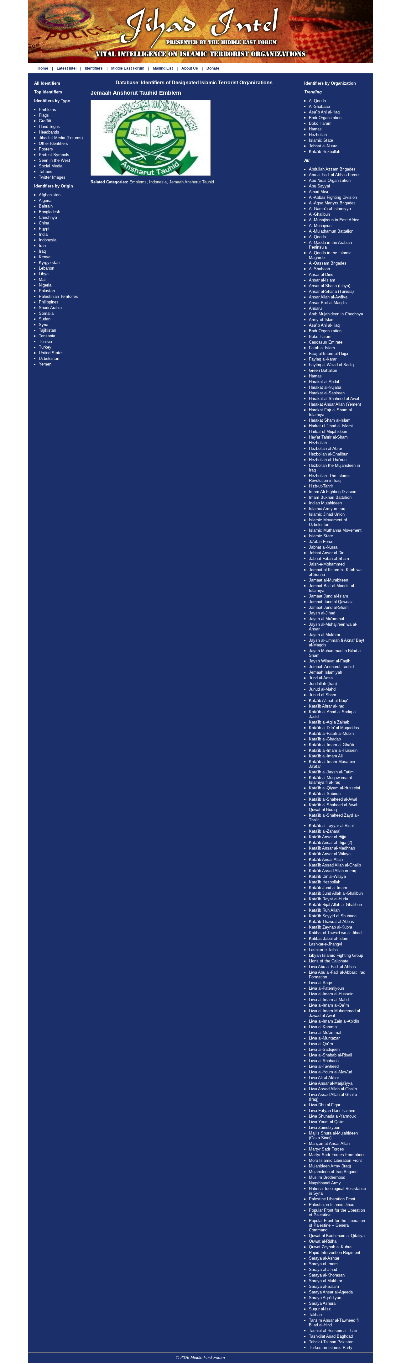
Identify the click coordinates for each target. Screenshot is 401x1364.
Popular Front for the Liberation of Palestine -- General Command (337, 1225)
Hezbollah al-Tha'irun (327, 459)
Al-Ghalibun (319, 214)
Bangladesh (49, 211)
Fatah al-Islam (322, 347)
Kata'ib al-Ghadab (325, 739)
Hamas (315, 129)
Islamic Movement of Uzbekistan (328, 522)
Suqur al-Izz (320, 1309)
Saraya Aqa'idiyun (325, 1297)
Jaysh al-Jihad (322, 613)
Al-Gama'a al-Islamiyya (330, 208)
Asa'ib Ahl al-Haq (324, 112)
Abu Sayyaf (319, 186)
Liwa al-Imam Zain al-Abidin (334, 1021)
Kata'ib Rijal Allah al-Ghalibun (335, 904)
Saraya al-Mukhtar (325, 1280)
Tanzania (47, 336)
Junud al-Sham (322, 695)
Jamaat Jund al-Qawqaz (331, 601)
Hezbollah (318, 134)
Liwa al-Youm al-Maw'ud (330, 1072)
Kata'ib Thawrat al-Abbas (331, 921)
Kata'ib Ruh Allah (324, 910)
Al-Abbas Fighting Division (333, 197)
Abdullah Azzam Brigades (332, 169)
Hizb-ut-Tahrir (321, 486)
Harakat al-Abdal (324, 381)
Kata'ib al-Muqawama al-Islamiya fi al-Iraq (331, 780)
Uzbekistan (49, 358)
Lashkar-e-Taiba (323, 949)
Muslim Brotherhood (327, 1177)
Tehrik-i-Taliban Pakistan (331, 1342)
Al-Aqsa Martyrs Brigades (332, 203)
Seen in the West (54, 160)
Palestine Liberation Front (332, 1199)
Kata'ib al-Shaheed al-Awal (333, 799)
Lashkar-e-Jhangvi (325, 944)
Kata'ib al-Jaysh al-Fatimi (332, 772)
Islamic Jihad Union (327, 514)
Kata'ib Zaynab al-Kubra (330, 927)
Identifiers (94, 68)
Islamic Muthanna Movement (335, 530)
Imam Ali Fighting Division (332, 491)
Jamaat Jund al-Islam (328, 596)
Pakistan (47, 290)
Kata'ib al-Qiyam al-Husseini (334, 788)
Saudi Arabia (50, 307)
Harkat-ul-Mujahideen (328, 431)
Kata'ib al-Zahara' (324, 831)
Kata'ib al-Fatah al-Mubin (331, 733)
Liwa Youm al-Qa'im (327, 1121)
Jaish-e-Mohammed (327, 564)
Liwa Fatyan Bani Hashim (332, 1110)
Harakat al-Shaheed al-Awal (334, 398)
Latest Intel (66, 68)
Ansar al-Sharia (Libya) (329, 285)
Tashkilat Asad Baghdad (331, 1336)
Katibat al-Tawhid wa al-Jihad (335, 932)
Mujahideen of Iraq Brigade (333, 1171)
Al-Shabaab (319, 106)
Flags (44, 115)
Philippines (49, 302)
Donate (212, 68)
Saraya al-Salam (324, 1286)
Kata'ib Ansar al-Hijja (327, 837)
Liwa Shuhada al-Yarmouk (332, 1116)
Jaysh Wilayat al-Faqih (329, 661)
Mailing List (163, 68)
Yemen (45, 364)
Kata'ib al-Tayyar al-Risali (332, 825)
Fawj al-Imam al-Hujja (328, 353)
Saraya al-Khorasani (327, 1275)
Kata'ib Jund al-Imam (328, 887)
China (44, 223)
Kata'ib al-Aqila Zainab (329, 722)
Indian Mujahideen (325, 503)
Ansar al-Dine (321, 274)
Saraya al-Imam (323, 1263)
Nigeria (45, 285)
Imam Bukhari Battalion (330, 497)
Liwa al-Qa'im (321, 1043)
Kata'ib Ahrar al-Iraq (326, 706)
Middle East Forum (127, 68)
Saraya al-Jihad (323, 1269)
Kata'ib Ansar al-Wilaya (330, 853)
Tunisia (45, 341)
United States (51, 352)
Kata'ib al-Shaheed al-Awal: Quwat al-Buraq (333, 807)
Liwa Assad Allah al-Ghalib (333, 1089)
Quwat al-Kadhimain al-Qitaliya (337, 1235)
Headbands (49, 132)
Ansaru (315, 308)
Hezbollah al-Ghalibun (328, 454)
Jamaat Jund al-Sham (329, 607)
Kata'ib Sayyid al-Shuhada (333, 916)
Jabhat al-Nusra (323, 146)
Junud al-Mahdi (322, 689)
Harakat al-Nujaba (325, 387)
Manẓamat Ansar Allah (329, 1143)
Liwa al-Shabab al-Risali (330, 1055)
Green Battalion (323, 370)
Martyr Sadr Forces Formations (337, 1154)
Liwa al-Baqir (320, 982)
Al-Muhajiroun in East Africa (334, 220)
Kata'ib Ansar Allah (326, 859)
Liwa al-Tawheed (324, 1066)
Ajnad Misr (318, 191)
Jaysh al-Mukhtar (324, 634)
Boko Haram (320, 123)
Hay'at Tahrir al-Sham (328, 437)
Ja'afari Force (321, 541)
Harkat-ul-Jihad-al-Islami (331, 426)
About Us (189, 68)
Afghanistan (49, 194)
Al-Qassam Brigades (327, 263)
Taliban (315, 1314)
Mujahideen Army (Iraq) (330, 1166)
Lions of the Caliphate (328, 961)
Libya (44, 273)
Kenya (44, 257)
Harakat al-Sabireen (327, 393)
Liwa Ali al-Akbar (324, 1077)
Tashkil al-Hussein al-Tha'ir (333, 1330)
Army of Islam (322, 319)
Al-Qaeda (317, 100)
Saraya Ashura (322, 1303)
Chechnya (48, 217)
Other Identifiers (53, 143)
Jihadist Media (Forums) (61, 137)
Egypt (44, 228)
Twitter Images (52, 177)
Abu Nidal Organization (330, 180)
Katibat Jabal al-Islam (328, 938)
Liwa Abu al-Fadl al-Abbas (332, 966)
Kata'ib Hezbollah (324, 151)
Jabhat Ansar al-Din (326, 552)
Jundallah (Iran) (323, 683)
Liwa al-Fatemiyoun (326, 988)
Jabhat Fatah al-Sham (329, 558)
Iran (42, 245)
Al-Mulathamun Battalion (331, 231)
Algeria (45, 200)
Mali (42, 279)
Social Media (50, 166)
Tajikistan (47, 330)
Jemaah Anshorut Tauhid (191, 182)
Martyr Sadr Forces (326, 1149)
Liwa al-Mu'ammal (325, 1032)
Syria (43, 324)
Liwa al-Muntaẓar (324, 1038)
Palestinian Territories (58, 296)
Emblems (47, 109)
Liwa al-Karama (323, 1026)
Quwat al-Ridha (322, 1241)
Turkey (45, 347)
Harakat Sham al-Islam (330, 420)
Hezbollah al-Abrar (325, 448)
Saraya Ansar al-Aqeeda (331, 1292)
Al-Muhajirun (320, 225)
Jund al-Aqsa (321, 678)
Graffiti (45, 120)
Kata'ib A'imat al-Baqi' (328, 700)
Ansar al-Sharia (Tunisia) (331, 291)
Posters (46, 149)
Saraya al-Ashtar (324, 1258)
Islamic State (321, 140)
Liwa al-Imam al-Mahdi (329, 999)
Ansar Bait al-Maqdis (328, 302)
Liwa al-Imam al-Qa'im (329, 1005)
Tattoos (45, 171)
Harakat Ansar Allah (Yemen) (335, 404)
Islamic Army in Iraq (327, 508)
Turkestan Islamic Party (330, 1347)
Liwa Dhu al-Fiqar (324, 1105)
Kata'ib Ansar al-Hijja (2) (330, 842)
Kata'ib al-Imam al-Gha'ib (331, 744)
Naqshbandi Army (325, 1183)
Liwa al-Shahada (324, 1060)
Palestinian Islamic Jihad (331, 1204)
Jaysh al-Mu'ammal (326, 618)
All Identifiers (47, 83)
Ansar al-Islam (322, 280)
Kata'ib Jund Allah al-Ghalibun (336, 893)
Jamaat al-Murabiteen (328, 580)
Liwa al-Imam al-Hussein (331, 994)
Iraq (42, 251)
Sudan (44, 319)
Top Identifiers (48, 92)
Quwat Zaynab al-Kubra (330, 1247)
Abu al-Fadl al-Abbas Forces (335, 174)
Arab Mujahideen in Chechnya (336, 314)
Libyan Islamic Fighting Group (336, 955)
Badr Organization (325, 117)
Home (43, 68)
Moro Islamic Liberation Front (335, 1160)
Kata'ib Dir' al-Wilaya (327, 876)
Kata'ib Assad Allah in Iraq (332, 870)
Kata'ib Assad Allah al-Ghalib (335, 865)
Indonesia (47, 240)
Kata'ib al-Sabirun (325, 793)
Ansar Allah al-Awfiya (328, 297)
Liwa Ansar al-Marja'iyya (330, 1083)
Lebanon (46, 268)
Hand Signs (49, 126)
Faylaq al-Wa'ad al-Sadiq (331, 364)
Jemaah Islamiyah (325, 672)
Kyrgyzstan (49, 262)
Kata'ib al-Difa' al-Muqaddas (334, 727)
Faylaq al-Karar (322, 359)
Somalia (46, 313)
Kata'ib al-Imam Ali (326, 756)
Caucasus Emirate (325, 342)
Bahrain (46, 206)
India (43, 234)
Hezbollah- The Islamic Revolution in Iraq (330, 478)
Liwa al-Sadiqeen (324, 1049)
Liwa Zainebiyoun (324, 1127)
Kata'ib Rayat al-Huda (328, 899)
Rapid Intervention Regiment (334, 1252)
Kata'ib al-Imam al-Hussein (333, 750)
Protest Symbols (54, 154)
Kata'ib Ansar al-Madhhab (332, 848)
